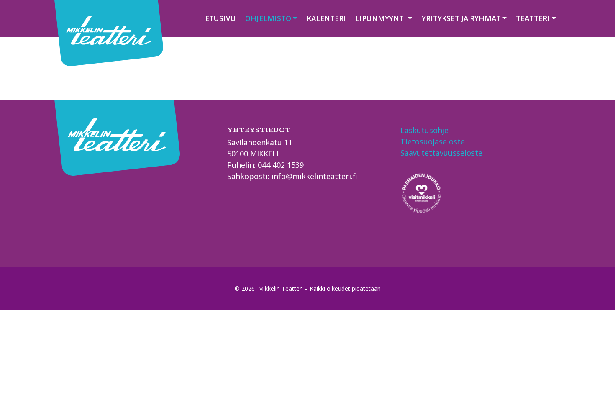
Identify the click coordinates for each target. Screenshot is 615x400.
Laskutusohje (424, 130)
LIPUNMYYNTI (380, 18)
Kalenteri (326, 18)
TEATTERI (533, 18)
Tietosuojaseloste (432, 141)
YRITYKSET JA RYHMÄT (461, 18)
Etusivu (220, 18)
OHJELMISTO (268, 18)
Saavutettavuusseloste (441, 153)
